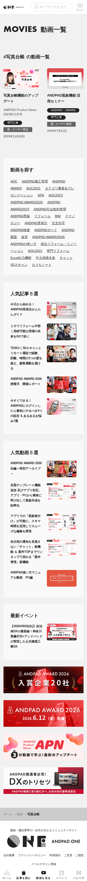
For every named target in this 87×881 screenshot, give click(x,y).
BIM (58, 216)
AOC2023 (55, 195)
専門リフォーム (58, 251)
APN (41, 195)
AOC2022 (35, 251)
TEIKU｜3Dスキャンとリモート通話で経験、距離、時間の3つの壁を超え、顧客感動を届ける (26, 358)
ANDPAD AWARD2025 (26, 202)
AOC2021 (33, 188)
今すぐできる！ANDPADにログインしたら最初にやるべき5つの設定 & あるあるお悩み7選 (26, 411)
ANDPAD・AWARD (63, 110)
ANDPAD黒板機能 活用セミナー (63, 98)
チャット (66, 258)
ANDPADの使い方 (23, 244)
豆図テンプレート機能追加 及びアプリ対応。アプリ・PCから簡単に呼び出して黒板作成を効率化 (26, 495)
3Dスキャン (19, 265)
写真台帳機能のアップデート (20, 98)
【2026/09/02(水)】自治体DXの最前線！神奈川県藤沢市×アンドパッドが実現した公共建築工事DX (26, 636)
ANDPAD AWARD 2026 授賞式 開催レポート (26, 381)
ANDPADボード (45, 230)
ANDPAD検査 (20, 230)
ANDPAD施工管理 (35, 181)
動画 (20, 814)
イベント (62, 878)
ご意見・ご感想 (74, 855)
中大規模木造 (45, 258)
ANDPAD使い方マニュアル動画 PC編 (25, 575)
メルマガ (78, 878)
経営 (24, 237)
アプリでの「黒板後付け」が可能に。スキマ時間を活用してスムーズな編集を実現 (25, 523)
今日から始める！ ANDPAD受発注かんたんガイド (25, 309)
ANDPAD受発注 (36, 223)
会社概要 (9, 855)
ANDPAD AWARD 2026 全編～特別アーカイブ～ (26, 468)
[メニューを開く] (80, 7)
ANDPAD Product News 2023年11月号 (20, 112)
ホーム (8, 814)
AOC (13, 181)
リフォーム (42, 216)
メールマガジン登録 (43, 864)
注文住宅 (58, 223)
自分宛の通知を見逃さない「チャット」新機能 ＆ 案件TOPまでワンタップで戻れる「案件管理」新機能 (26, 552)
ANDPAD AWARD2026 (48, 237)
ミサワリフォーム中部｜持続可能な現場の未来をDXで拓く (25, 331)
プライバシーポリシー (32, 855)
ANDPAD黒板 (20, 216)
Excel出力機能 (20, 258)
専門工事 (12, 122)
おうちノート (42, 265)
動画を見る (43, 878)
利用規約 (55, 855)
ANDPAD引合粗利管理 (50, 209)
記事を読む (23, 878)
